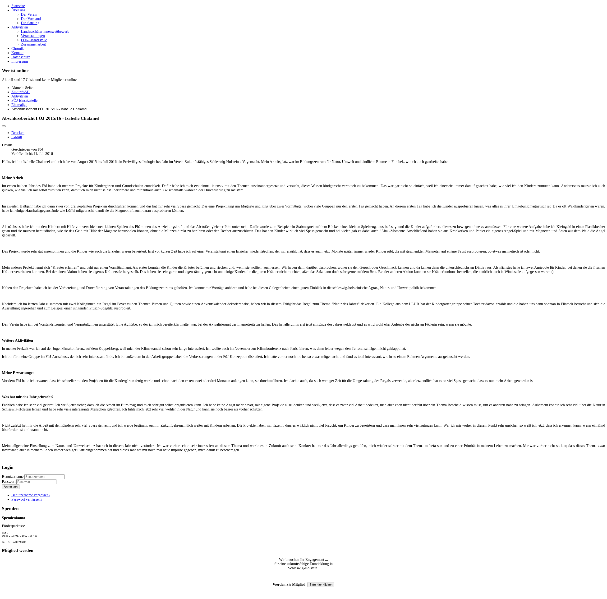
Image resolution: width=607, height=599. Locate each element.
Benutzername (12, 477)
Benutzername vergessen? (30, 495)
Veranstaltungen (33, 36)
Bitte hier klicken (320, 584)
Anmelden (11, 486)
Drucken (17, 133)
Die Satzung (30, 23)
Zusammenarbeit (33, 44)
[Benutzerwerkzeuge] (4, 126)
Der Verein (29, 14)
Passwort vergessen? (26, 499)
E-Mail (16, 137)
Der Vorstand (31, 19)
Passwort (9, 481)
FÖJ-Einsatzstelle (34, 40)
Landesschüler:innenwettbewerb (45, 31)
